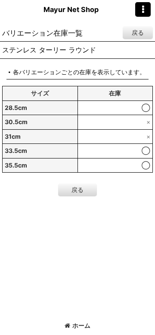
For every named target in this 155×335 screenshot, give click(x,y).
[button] (143, 9)
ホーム (81, 325)
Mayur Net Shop (71, 9)
